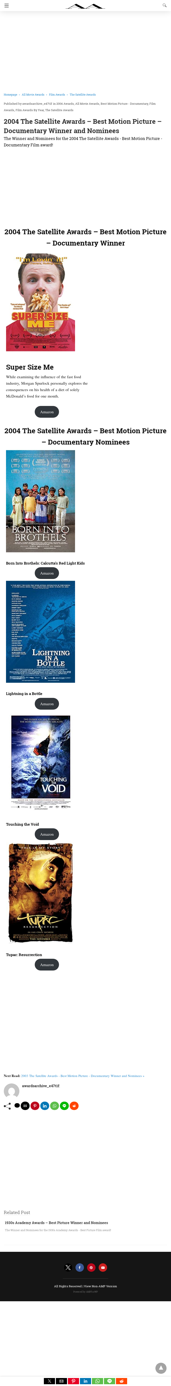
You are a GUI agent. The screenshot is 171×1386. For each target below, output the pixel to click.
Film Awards (57, 94)
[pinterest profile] (91, 1267)
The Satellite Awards (83, 94)
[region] (84, 186)
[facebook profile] (79, 1267)
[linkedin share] (44, 1106)
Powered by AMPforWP (85, 1291)
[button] (49, 1381)
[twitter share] (17, 1105)
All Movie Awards (33, 94)
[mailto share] (25, 1106)
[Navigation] (5, 5)
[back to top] (161, 1368)
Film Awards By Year (30, 110)
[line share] (64, 1106)
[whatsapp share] (54, 1106)
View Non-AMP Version (100, 1286)
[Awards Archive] (85, 4)
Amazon (47, 411)
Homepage (10, 94)
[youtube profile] (103, 1267)
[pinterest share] (35, 1106)
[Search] (164, 5)
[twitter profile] (68, 1267)
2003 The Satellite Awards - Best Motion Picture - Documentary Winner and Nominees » (83, 1075)
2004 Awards (65, 104)
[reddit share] (74, 1106)
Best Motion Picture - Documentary (124, 104)
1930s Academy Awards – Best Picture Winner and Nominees (56, 1222)
